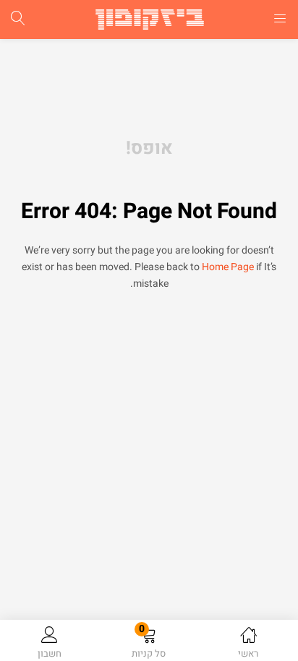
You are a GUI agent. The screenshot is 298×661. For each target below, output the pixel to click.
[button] (148, 643)
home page (228, 267)
